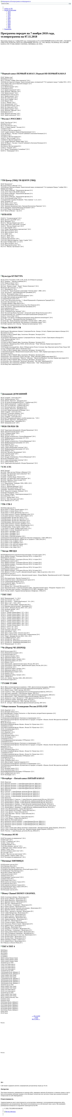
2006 (9, 18)
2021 (9, 26)
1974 (9, 11)
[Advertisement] (36, 58)
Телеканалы (7, 29)
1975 (9, 13)
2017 (9, 19)
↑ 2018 (36, 1017)
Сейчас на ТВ (8, 8)
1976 (9, 15)
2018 (9, 21)
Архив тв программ (10, 10)
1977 (9, 16)
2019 (9, 23)
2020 (9, 24)
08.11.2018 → (36, 1019)
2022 (9, 27)
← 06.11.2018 (36, 1016)
